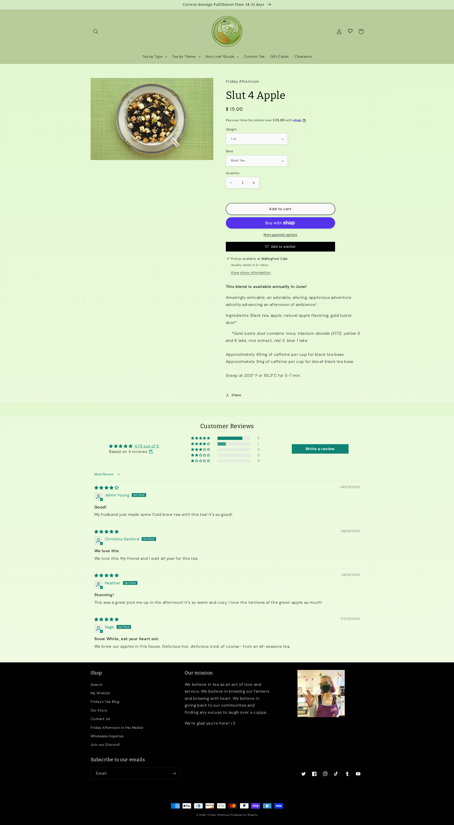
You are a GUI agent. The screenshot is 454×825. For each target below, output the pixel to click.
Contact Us (100, 718)
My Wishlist (100, 693)
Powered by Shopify (244, 814)
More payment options (280, 235)
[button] (96, 31)
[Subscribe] (174, 773)
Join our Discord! (105, 744)
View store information (251, 272)
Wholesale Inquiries (107, 736)
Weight (231, 129)
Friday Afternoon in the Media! (117, 727)
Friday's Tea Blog (105, 701)
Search (96, 684)
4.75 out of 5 (147, 446)
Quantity (233, 173)
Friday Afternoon (219, 814)
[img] (106, 487)
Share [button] (236, 395)
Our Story (99, 710)
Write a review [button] (320, 448)
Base (229, 151)
